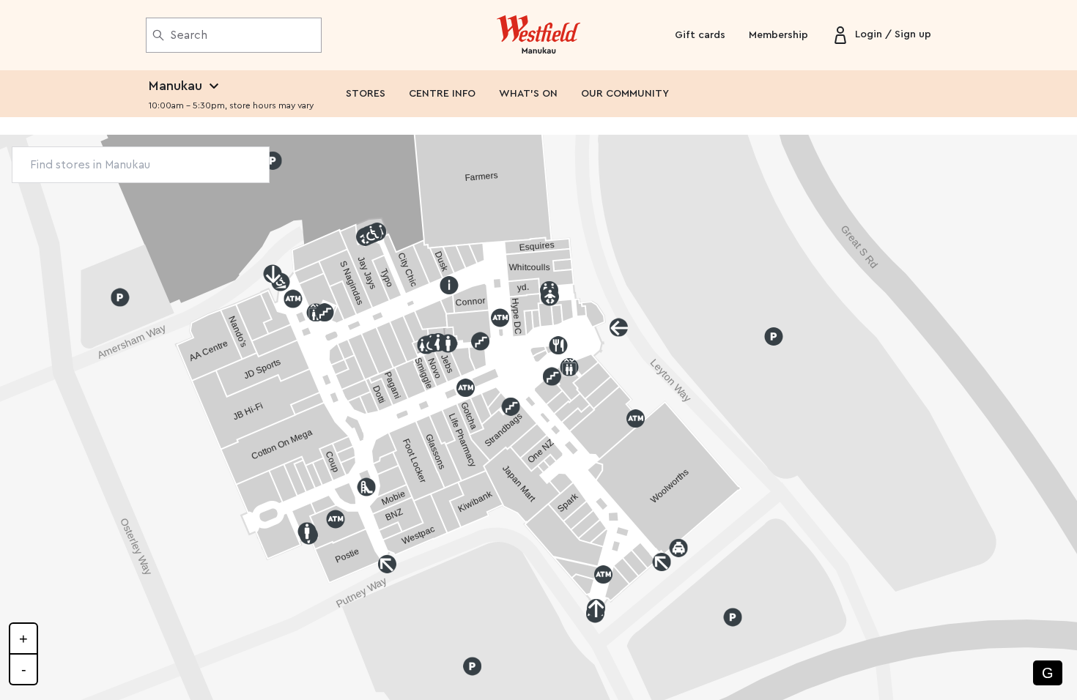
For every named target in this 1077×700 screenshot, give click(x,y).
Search (188, 35)
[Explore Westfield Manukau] (539, 35)
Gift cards (700, 35)
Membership (778, 35)
